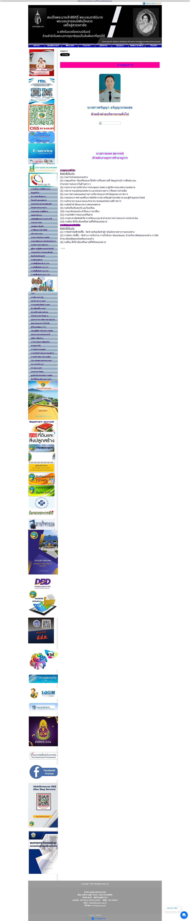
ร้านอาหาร (87, 45)
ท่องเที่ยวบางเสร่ (53, 45)
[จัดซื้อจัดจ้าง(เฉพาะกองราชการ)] (41, 284)
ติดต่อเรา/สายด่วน (136, 45)
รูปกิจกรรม (103, 45)
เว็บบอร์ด (153, 45)
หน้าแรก (37, 45)
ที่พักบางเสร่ (70, 45)
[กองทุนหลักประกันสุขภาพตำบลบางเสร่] (41, 503)
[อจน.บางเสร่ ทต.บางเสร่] (41, 457)
